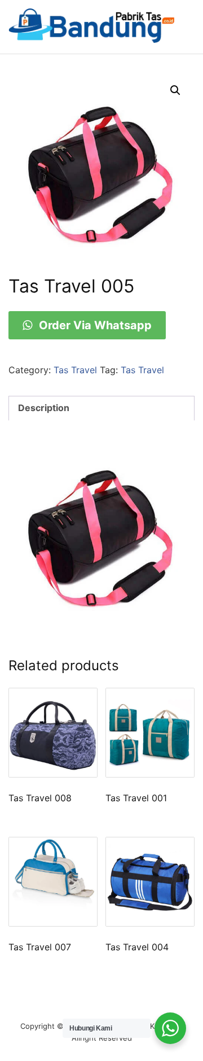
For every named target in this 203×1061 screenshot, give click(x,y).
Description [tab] (43, 407)
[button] (175, 90)
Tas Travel (75, 370)
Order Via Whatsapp (94, 325)
